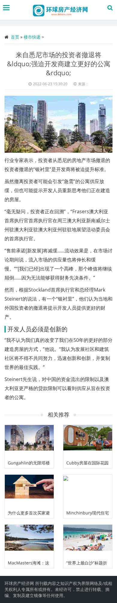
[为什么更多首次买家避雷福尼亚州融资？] (29, 491)
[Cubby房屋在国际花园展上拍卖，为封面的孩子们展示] (87, 441)
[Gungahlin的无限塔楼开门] (29, 441)
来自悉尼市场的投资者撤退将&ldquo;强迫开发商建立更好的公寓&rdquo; (58, 63)
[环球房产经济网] (60, 10)
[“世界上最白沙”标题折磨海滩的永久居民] (87, 541)
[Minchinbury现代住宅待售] (87, 491)
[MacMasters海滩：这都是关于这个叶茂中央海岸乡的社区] (29, 541)
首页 (15, 37)
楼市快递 (32, 37)
